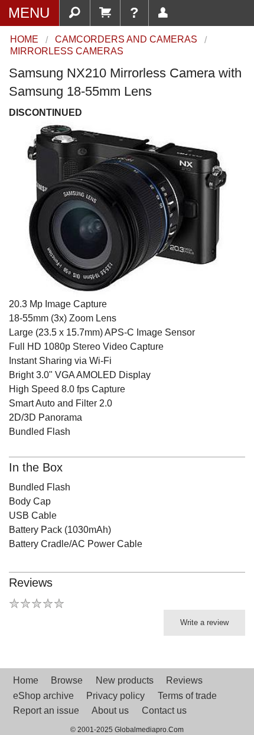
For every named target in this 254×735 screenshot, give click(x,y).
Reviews (184, 680)
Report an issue (46, 710)
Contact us (164, 710)
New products (125, 680)
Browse (67, 680)
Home (25, 680)
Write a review (204, 622)
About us (110, 710)
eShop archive (43, 696)
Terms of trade (187, 696)
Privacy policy (115, 696)
